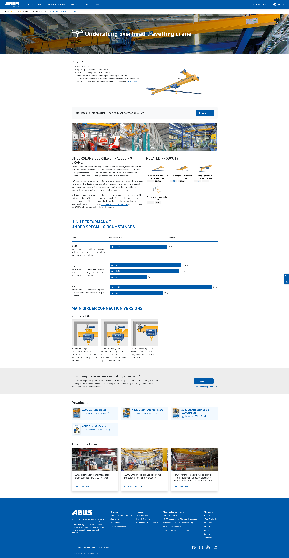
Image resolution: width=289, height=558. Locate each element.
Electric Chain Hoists (144, 519)
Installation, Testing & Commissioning (178, 523)
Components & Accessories (147, 523)
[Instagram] (201, 547)
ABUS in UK (208, 515)
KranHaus (208, 523)
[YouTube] (208, 547)
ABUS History (209, 527)
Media (206, 530)
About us (73, 4)
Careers (96, 4)
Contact (85, 4)
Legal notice (76, 547)
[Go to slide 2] (143, 148)
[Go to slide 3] (145, 148)
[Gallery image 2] (193, 137)
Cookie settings (104, 547)
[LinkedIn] (215, 547)
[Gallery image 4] (96, 137)
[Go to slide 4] (147, 148)
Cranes (30, 4)
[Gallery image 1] (145, 137)
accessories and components (114, 204)
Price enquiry (205, 113)
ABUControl (131, 82)
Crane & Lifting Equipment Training (177, 530)
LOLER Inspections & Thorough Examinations (181, 519)
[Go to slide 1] (141, 148)
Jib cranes (114, 519)
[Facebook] (194, 547)
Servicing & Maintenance (172, 527)
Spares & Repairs (170, 515)
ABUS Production (211, 519)
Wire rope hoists (142, 515)
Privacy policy (89, 547)
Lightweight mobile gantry (120, 527)
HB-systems (115, 523)
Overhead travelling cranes (34, 12)
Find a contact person (203, 386)
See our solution (82, 486)
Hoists (40, 4)
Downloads (208, 538)
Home (7, 12)
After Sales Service (56, 4)
